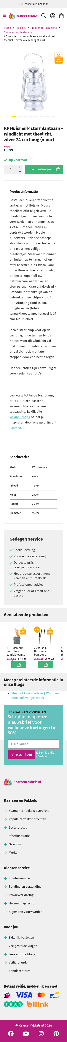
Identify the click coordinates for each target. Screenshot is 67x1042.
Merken (14, 853)
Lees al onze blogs (22, 954)
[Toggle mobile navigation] (4, 15)
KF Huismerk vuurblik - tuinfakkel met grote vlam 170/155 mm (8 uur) (16, 651)
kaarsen (15, 428)
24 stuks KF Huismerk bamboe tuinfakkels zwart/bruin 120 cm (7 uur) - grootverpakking (43, 651)
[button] (14, 116)
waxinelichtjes (20, 417)
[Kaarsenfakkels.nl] (23, 15)
